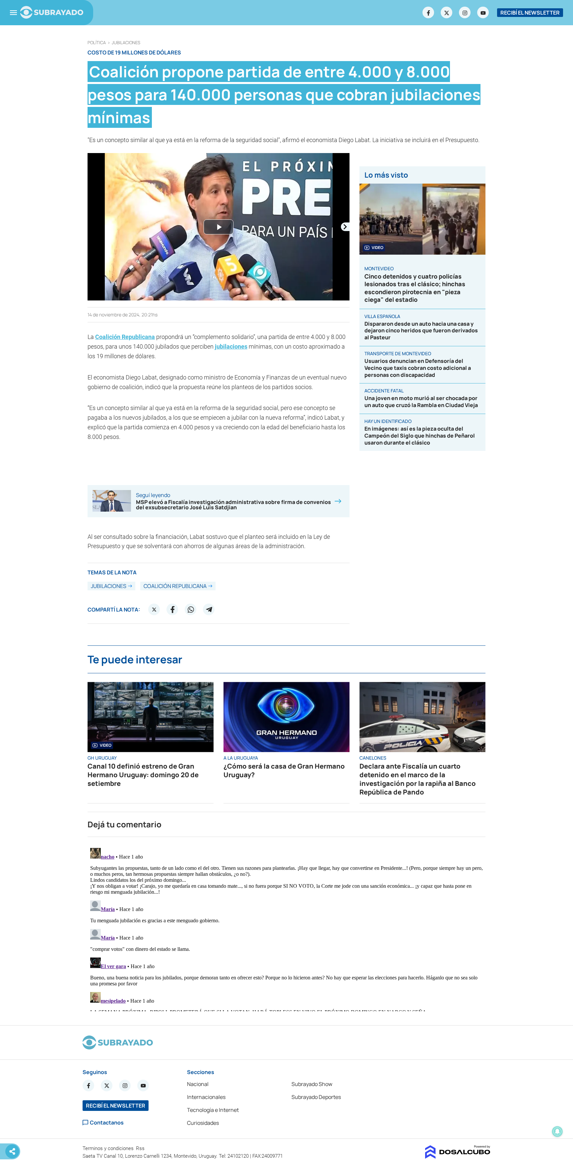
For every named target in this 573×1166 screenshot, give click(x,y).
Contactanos (107, 1122)
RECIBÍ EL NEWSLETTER (530, 12)
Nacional (198, 1084)
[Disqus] (286, 928)
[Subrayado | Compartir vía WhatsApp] (191, 610)
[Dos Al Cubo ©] (457, 1156)
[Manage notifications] (557, 1131)
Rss (141, 1148)
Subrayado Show (311, 1084)
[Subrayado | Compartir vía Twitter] (154, 610)
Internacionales (206, 1097)
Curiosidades (203, 1122)
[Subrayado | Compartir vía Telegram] (209, 610)
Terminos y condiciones (109, 1148)
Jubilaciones (126, 43)
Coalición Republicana (125, 336)
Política (97, 43)
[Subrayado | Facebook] (428, 13)
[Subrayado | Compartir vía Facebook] (172, 610)
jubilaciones (231, 346)
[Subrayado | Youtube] (483, 13)
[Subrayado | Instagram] (465, 13)
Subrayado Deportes (316, 1097)
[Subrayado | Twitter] (446, 13)
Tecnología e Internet (213, 1110)
